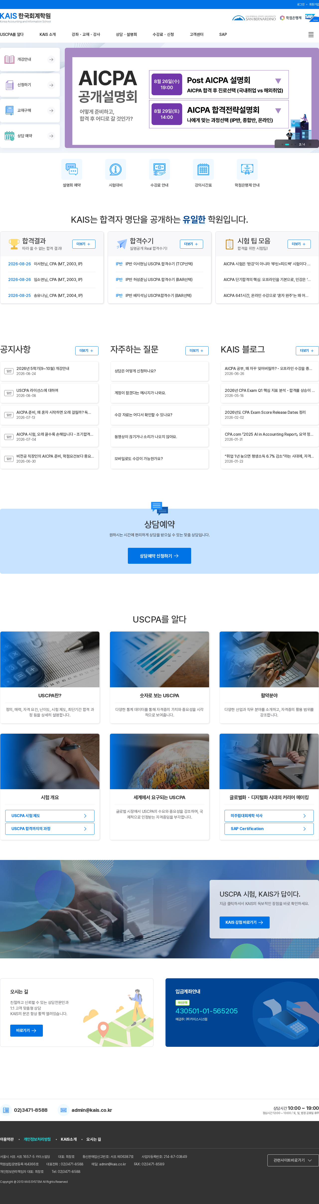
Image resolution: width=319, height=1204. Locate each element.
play (310, 144)
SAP (223, 34)
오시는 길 (93, 1139)
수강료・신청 (163, 34)
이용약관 (7, 1139)
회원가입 (314, 4)
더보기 (81, 244)
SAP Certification (247, 828)
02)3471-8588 (31, 1110)
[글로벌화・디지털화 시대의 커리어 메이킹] (269, 761)
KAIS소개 (69, 1139)
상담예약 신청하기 (156, 556)
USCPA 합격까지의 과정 (30, 828)
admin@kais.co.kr (92, 1110)
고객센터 (197, 34)
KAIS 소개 (48, 34)
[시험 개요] (49, 761)
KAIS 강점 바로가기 (241, 922)
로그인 (300, 4)
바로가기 (23, 1030)
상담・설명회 (126, 34)
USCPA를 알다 (12, 34)
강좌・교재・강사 (86, 34)
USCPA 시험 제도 (25, 815)
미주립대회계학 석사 (246, 815)
